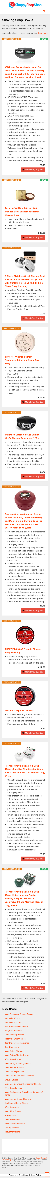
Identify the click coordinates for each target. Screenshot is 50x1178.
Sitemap (8, 1160)
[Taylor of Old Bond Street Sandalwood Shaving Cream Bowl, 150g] (25, 342)
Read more (43, 33)
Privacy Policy (35, 1175)
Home (38, 1158)
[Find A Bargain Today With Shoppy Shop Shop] (25, 7)
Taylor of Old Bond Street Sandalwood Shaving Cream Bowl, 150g (23, 360)
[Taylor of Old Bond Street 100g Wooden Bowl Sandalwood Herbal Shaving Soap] (25, 194)
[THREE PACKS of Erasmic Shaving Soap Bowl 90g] (25, 635)
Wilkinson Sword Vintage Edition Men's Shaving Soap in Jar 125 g (22, 436)
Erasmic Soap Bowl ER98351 (20, 710)
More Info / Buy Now (34, 170)
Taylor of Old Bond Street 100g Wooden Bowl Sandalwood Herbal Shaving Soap (22, 211)
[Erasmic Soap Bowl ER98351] (25, 696)
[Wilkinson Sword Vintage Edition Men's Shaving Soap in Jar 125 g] (25, 423)
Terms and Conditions (18, 1175)
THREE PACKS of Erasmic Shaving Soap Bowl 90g (23, 651)
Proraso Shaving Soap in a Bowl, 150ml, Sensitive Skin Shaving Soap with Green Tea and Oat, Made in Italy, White (25, 771)
